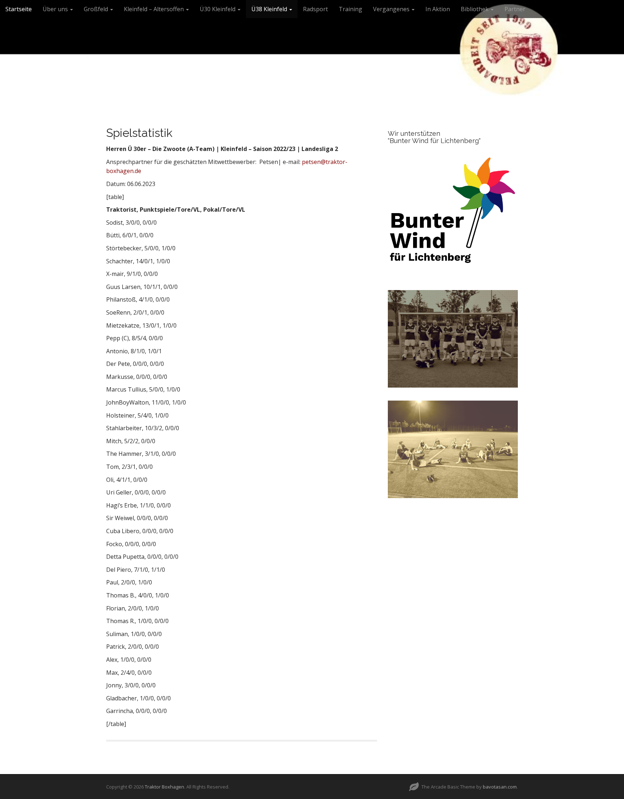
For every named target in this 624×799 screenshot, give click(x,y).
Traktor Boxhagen (164, 786)
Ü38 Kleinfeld (270, 9)
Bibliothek (475, 9)
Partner (514, 9)
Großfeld (96, 9)
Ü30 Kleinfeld (218, 9)
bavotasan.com (500, 786)
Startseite (18, 9)
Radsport (315, 9)
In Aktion (437, 9)
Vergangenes (392, 9)
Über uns (56, 9)
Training (350, 9)
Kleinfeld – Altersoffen (154, 9)
